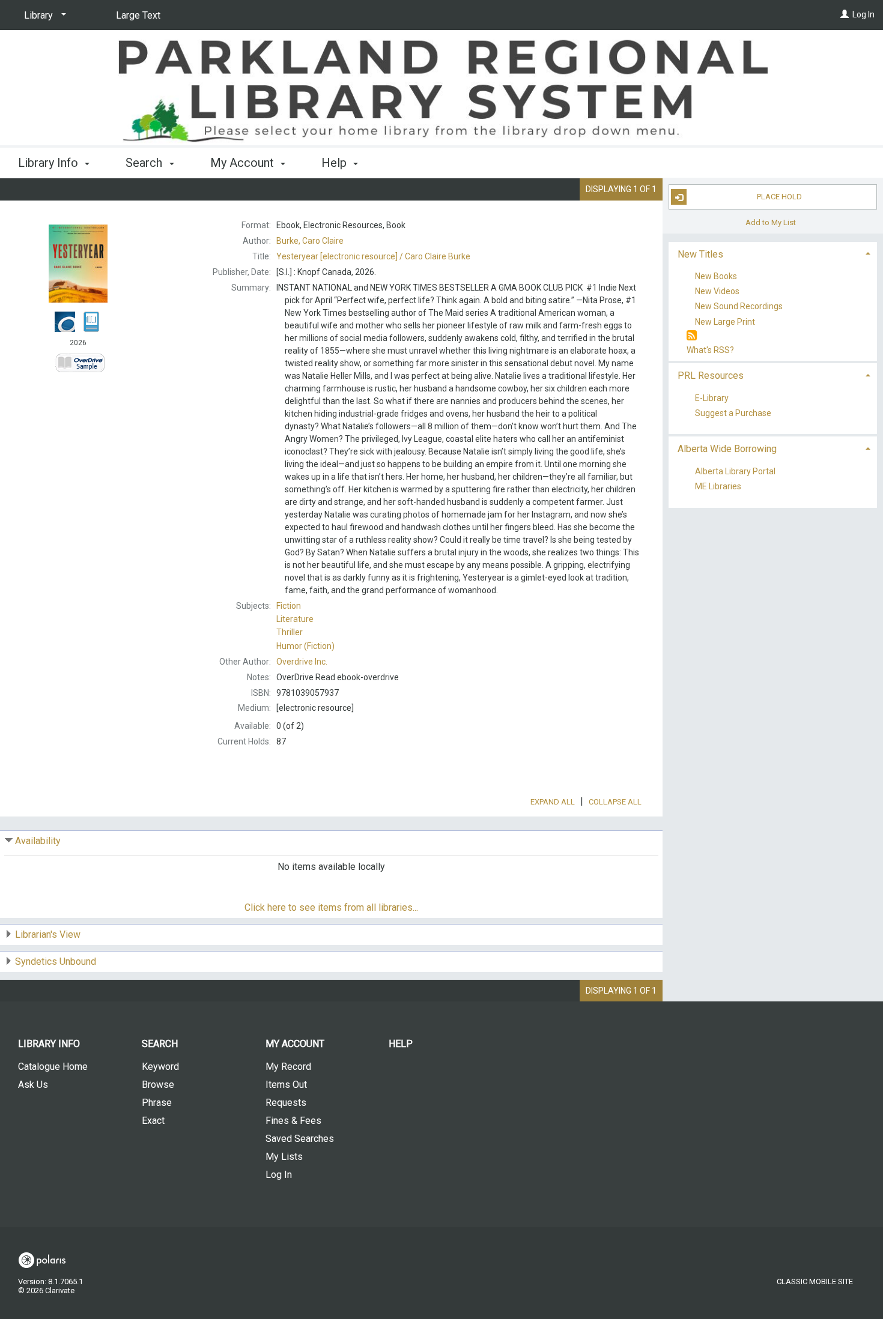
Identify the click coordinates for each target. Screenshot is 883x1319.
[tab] (773, 253)
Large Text (138, 15)
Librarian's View (47, 934)
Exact (153, 1120)
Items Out (286, 1084)
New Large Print (725, 322)
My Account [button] (243, 162)
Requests (286, 1102)
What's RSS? (710, 350)
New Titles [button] (700, 254)
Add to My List (770, 221)
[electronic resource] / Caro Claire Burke (373, 256)
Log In (863, 14)
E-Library (712, 398)
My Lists (284, 1156)
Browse (158, 1084)
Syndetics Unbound (55, 961)
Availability (38, 841)
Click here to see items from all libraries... (331, 907)
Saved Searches (300, 1138)
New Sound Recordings (739, 307)
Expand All (552, 801)
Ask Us (33, 1084)
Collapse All (615, 801)
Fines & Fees (293, 1120)
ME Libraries (718, 487)
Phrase (157, 1102)
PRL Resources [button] (711, 375)
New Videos (717, 292)
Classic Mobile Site (815, 1281)
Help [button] (335, 162)
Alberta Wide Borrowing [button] (727, 448)
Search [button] (145, 162)
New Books (716, 276)
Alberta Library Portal (735, 471)
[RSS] (692, 336)
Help (401, 1043)
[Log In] (844, 14)
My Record (288, 1066)
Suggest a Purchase (733, 413)
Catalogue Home (53, 1066)
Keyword (160, 1066)
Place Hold (779, 196)
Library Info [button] (49, 162)
